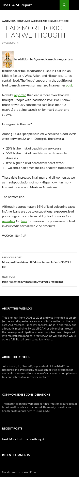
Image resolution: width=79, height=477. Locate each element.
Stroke (64, 20)
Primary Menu (74, 5)
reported (20, 95)
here (24, 221)
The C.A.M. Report (17, 5)
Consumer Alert (27, 20)
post (69, 85)
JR (18, 42)
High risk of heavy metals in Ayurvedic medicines (32, 279)
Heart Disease (48, 20)
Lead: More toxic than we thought (23, 439)
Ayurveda (9, 20)
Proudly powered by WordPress (19, 472)
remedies (8, 221)
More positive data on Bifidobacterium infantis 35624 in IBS (37, 262)
